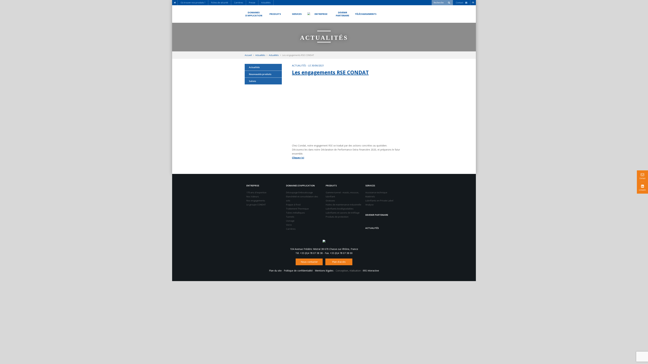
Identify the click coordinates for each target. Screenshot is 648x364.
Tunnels (290, 216)
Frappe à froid (293, 204)
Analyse (369, 204)
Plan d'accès (339, 261)
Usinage (290, 220)
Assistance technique (376, 192)
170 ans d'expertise (256, 192)
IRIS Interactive (371, 270)
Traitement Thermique (297, 208)
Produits (331, 185)
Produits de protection (337, 216)
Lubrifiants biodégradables (340, 208)
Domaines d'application (300, 185)
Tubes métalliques (295, 212)
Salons (252, 81)
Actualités (260, 55)
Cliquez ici (298, 157)
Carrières (291, 228)
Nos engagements (255, 200)
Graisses (330, 200)
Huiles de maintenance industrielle (343, 204)
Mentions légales (324, 270)
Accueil (248, 55)
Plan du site (275, 270)
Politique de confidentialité (298, 270)
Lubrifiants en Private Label (379, 200)
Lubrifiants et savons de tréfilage (343, 212)
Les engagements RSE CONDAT (330, 72)
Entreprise (252, 185)
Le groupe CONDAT (256, 204)
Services (370, 185)
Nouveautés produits (260, 74)
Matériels (370, 196)
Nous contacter (309, 261)
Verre (289, 224)
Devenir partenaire (376, 214)
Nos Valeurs (252, 196)
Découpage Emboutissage (299, 192)
